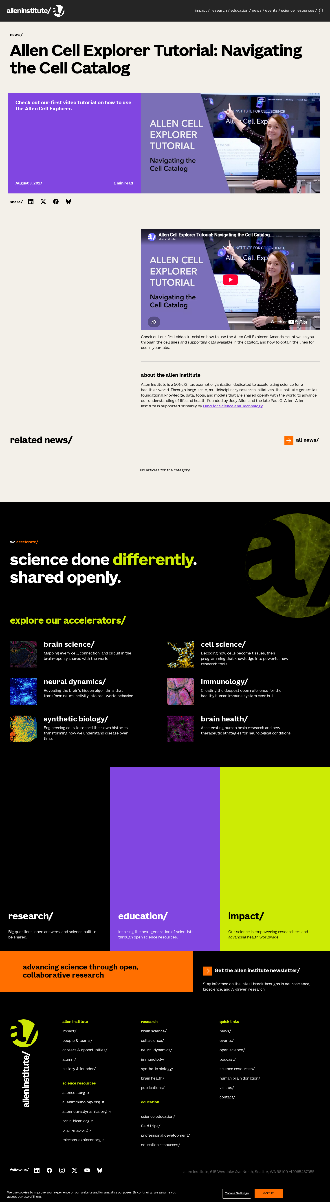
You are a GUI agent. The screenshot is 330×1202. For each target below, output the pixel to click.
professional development (164, 1136)
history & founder (78, 1069)
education (239, 11)
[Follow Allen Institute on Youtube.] (87, 1170)
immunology (152, 1060)
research (219, 11)
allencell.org (73, 1093)
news (257, 11)
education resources (159, 1145)
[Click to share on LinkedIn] (30, 201)
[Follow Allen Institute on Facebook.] (49, 1170)
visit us (226, 1088)
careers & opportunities (84, 1050)
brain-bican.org (76, 1121)
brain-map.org (75, 1131)
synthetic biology (156, 1069)
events (271, 11)
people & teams (76, 1041)
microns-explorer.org (81, 1140)
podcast (227, 1060)
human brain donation (239, 1078)
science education (157, 1117)
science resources (297, 11)
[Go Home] (28, 1063)
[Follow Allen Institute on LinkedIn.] (37, 1170)
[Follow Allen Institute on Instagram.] (62, 1170)
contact (226, 1097)
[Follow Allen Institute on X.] (74, 1170)
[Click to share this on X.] (43, 201)
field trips (149, 1126)
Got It (268, 1193)
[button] (202, 10)
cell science (151, 1041)
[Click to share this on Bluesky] (68, 201)
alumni (68, 1060)
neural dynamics (155, 1050)
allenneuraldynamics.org (84, 1112)
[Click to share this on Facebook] (56, 201)
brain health (152, 1078)
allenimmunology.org (81, 1102)
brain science (153, 1031)
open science (231, 1050)
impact (201, 11)
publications (152, 1088)
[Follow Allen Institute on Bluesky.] (99, 1170)
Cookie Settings (237, 1193)
